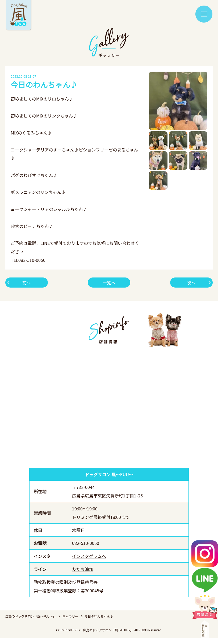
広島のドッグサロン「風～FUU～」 (30, 616)
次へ (191, 282)
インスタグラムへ (89, 556)
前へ (26, 282)
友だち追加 (82, 569)
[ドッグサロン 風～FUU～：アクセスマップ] (109, 407)
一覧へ (109, 282)
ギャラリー (70, 616)
